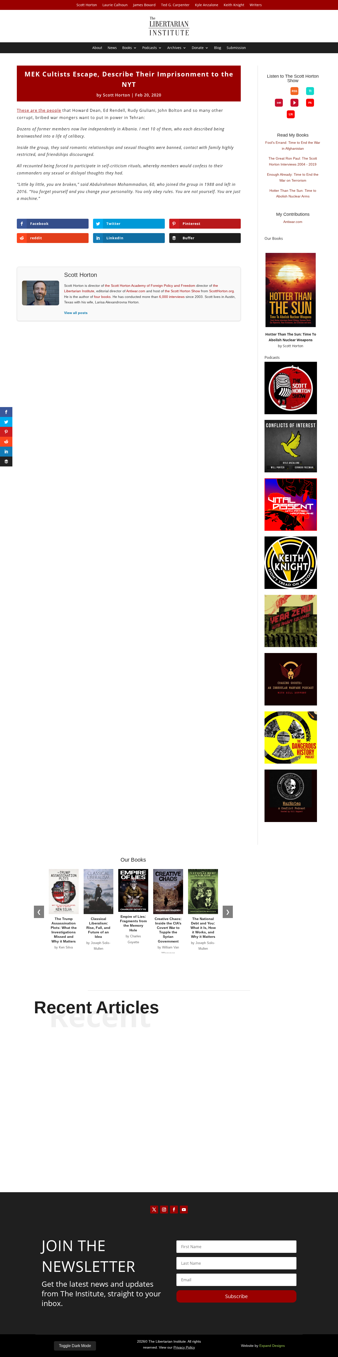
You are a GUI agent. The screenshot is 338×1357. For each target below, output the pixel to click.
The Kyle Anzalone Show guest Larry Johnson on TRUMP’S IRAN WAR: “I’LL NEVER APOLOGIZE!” (169, 1049)
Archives (174, 48)
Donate (198, 48)
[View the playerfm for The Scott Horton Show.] (294, 102)
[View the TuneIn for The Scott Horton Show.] (310, 91)
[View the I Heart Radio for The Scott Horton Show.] (279, 102)
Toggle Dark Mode (75, 1346)
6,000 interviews (172, 297)
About (97, 48)
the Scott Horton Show (182, 291)
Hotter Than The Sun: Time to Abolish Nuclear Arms (292, 193)
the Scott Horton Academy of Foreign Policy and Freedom (150, 286)
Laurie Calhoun (115, 5)
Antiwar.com (135, 291)
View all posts (76, 313)
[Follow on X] (154, 1209)
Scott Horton (86, 5)
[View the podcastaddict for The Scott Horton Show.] (310, 102)
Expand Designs (272, 1346)
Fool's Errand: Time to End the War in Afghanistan (292, 145)
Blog (217, 48)
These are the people (39, 110)
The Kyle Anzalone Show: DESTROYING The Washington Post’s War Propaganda (169, 1091)
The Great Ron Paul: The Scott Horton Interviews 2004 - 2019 (292, 161)
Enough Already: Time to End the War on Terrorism (292, 177)
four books (102, 297)
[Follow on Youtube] (184, 1209)
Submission (236, 48)
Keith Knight (234, 5)
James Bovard (144, 5)
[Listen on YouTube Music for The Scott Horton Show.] (283, 95)
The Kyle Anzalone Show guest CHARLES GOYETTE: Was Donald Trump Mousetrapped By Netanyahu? (169, 1135)
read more (169, 1067)
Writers (256, 5)
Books (127, 48)
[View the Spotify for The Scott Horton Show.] (267, 95)
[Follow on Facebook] (174, 1209)
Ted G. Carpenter (175, 5)
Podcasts (149, 48)
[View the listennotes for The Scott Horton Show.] (290, 114)
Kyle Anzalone (206, 5)
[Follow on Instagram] (164, 1209)
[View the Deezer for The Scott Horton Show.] (267, 106)
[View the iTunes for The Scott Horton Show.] (275, 95)
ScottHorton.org (221, 291)
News (112, 48)
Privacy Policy (184, 1347)
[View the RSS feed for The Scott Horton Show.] (294, 91)
